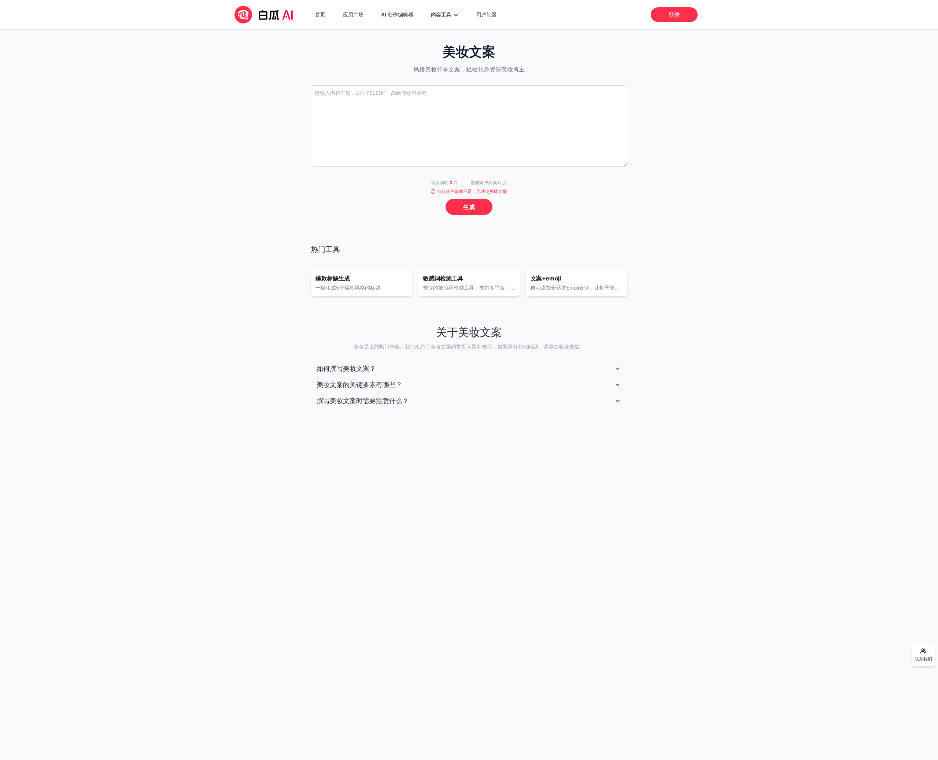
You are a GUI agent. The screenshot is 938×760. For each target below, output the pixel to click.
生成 (469, 207)
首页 (320, 14)
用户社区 (486, 14)
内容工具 (441, 14)
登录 (674, 14)
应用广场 (353, 14)
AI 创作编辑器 (397, 14)
